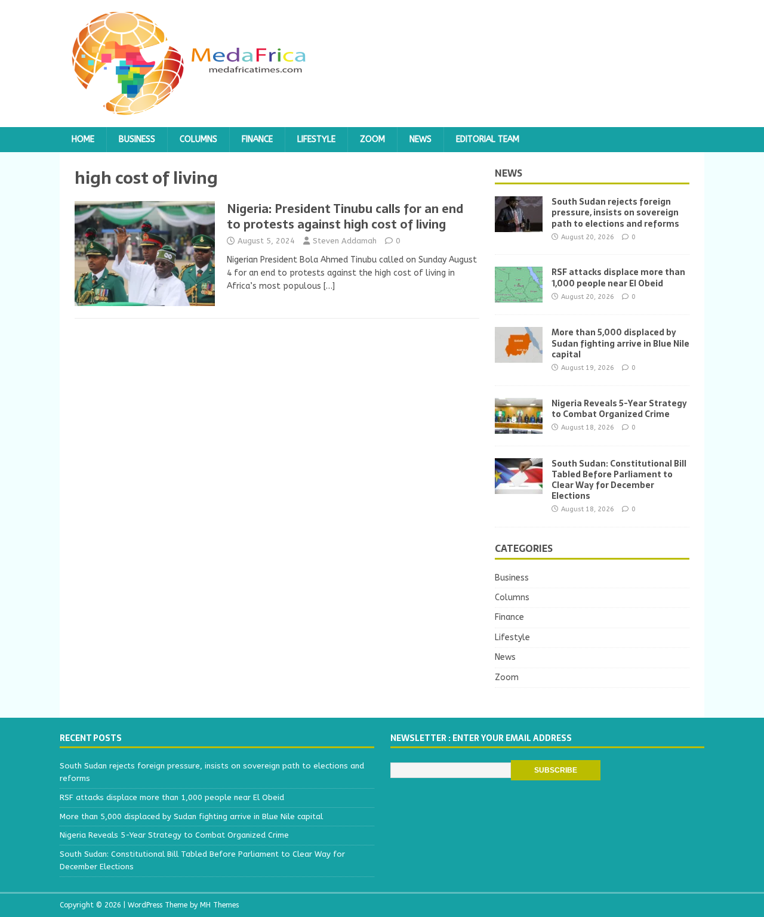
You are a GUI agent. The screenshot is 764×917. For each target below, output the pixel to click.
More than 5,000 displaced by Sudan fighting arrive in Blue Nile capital (620, 343)
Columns (198, 139)
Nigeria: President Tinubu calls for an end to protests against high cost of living (345, 216)
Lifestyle (316, 139)
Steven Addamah (345, 240)
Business (137, 139)
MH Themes (219, 905)
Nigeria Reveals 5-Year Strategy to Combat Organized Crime (619, 409)
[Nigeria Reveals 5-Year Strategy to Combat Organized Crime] (519, 426)
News (420, 139)
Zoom (372, 139)
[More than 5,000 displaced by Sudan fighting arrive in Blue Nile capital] (519, 356)
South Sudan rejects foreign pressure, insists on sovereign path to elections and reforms (615, 212)
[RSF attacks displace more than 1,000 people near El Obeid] (519, 296)
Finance (257, 139)
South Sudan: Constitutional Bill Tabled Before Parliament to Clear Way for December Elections (619, 480)
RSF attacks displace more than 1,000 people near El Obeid (618, 277)
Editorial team (487, 139)
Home (83, 139)
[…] (329, 286)
